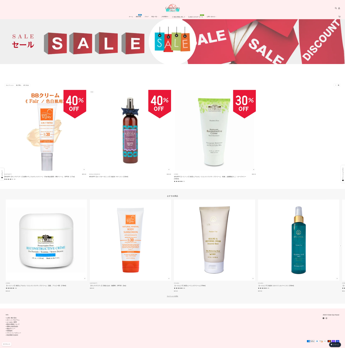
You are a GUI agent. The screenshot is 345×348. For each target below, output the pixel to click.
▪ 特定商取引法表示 (12, 335)
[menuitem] (130, 17)
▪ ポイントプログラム (13, 320)
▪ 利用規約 (9, 331)
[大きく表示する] (335, 85)
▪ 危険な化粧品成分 (12, 326)
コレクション (10, 85)
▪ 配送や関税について (13, 324)
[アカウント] (339, 8)
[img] (335, 8)
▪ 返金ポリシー (10, 328)
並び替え (18, 85)
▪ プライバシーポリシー (13, 333)
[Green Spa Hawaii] (172, 8)
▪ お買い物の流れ (11, 318)
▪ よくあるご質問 (11, 322)
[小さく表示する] (339, 85)
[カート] (339, 17)
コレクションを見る (172, 296)
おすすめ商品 (172, 196)
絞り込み (26, 85)
